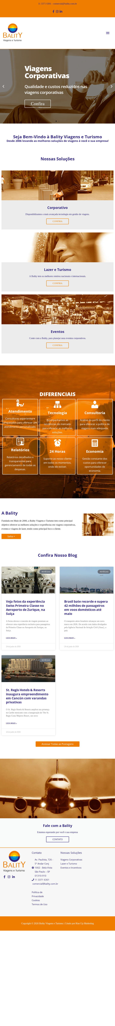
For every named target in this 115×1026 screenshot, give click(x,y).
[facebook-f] (54, 11)
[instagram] (57, 11)
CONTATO (57, 839)
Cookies (36, 900)
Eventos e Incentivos (70, 867)
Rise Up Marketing (85, 923)
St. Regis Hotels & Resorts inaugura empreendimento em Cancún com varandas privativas (27, 696)
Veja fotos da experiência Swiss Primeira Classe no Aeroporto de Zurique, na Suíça (25, 607)
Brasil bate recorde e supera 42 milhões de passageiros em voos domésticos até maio (86, 607)
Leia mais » (11, 638)
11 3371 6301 (44, 3)
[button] (3, 86)
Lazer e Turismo (68, 863)
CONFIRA (57, 221)
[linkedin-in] (61, 11)
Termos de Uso (39, 904)
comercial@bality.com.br (65, 3)
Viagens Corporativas (71, 859)
